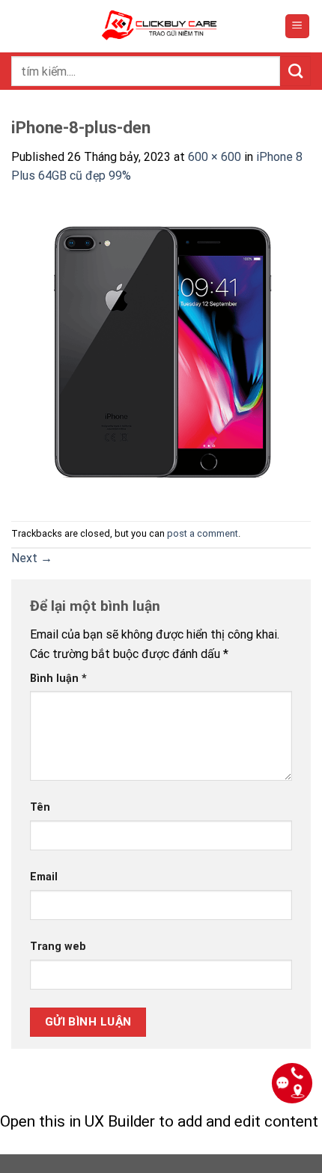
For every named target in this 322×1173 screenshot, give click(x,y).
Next (31, 558)
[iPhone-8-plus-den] (161, 352)
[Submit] (295, 71)
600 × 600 (214, 157)
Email (44, 877)
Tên (40, 807)
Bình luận (58, 678)
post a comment (202, 533)
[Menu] (297, 26)
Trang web (58, 946)
